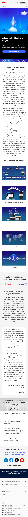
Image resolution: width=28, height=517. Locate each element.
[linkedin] (11, 505)
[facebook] (3, 505)
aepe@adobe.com (14, 474)
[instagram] (5, 505)
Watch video (15, 51)
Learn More (14, 408)
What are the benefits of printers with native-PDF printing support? (13, 439)
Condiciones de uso (10, 510)
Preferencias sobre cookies (7, 512)
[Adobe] (4, 2)
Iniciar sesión (23, 2)
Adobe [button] (3, 494)
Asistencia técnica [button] (6, 491)
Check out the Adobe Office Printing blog (14, 452)
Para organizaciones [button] (6, 488)
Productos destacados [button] (7, 498)
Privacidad (4, 510)
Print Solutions (5, 6)
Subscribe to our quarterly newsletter (14, 455)
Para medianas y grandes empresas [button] (10, 484)
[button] (17, 2)
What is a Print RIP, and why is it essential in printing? (12, 422)
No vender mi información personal (8, 514)
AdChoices (19, 514)
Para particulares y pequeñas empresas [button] (11, 481)
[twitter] (8, 505)
